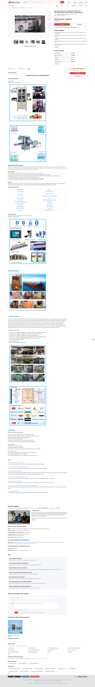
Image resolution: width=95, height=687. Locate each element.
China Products (30, 679)
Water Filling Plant (25, 542)
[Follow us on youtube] (83, 676)
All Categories (11, 5)
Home (9, 7)
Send (16, 612)
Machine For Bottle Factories (50, 668)
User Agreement (53, 683)
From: (13, 597)
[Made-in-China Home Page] (14, 2)
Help (67, 5)
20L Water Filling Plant (42, 542)
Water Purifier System (18, 542)
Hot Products (25, 679)
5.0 (74, 70)
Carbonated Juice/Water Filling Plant (30, 543)
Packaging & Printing (14, 7)
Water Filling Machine (33, 542)
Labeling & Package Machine (32, 652)
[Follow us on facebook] (78, 676)
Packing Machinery (23, 7)
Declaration (59, 683)
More (9, 673)
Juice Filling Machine (11, 650)
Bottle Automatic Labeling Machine (37, 671)
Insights (70, 679)
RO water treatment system (72, 650)
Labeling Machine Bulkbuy (49, 671)
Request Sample (74, 27)
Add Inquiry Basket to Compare (30, 46)
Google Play (17, 676)
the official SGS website (34, 508)
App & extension (73, 5)
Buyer (62, 5)
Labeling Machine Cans (61, 668)
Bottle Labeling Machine (23, 663)
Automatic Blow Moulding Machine (34, 650)
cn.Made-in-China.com (58, 681)
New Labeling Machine (71, 668)
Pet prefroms (69, 652)
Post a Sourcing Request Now (38, 612)
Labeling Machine (30, 7)
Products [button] (25, 2)
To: (13, 600)
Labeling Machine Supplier (13, 671)
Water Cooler (20, 543)
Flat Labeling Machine (12, 663)
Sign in (86, 2)
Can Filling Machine (51, 650)
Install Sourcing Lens (35, 676)
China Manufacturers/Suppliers (38, 679)
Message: (12, 603)
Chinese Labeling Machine (24, 671)
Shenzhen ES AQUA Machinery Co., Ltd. (63, 14)
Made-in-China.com (43, 681)
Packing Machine (11, 648)
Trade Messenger (25, 676)
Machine (49, 652)
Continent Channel (60, 679)
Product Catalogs (23, 645)
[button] (59, 2)
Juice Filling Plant (49, 542)
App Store (10, 676)
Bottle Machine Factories (39, 668)
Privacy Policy (64, 683)
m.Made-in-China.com (50, 681)
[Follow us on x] (80, 676)
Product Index (66, 679)
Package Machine (56, 542)
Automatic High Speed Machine (27, 668)
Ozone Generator (14, 543)
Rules (86, 5)
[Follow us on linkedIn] (86, 676)
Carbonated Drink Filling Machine (13, 652)
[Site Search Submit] (62, 2)
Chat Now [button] (80, 24)
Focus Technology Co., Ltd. (40, 683)
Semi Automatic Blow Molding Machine (74, 648)
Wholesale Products (47, 679)
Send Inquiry (62, 24)
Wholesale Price (54, 679)
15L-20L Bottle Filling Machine (53, 648)
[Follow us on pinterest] (84, 676)
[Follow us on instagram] (81, 676)
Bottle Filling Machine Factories (14, 668)
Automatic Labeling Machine (34, 663)
